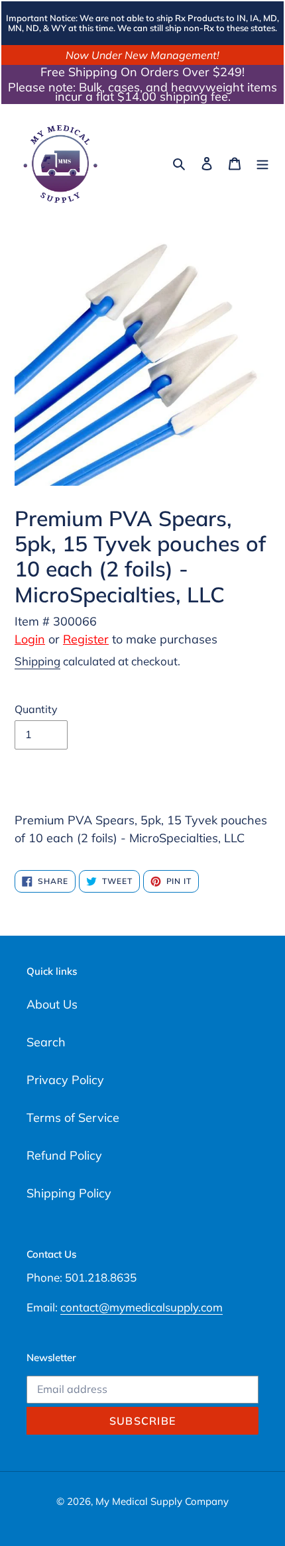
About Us (52, 1004)
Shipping (37, 661)
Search (46, 1042)
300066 (75, 621)
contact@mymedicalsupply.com (141, 1307)
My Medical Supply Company (162, 1501)
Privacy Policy (65, 1079)
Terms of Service (73, 1117)
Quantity (36, 709)
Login (30, 639)
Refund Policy (64, 1155)
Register (86, 639)
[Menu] (262, 162)
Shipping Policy (69, 1193)
